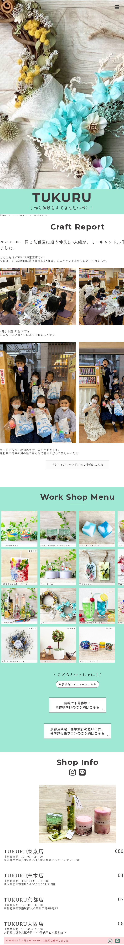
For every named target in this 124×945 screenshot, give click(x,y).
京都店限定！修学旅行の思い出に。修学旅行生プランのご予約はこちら (77, 731)
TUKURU (62, 197)
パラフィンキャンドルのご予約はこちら (77, 464)
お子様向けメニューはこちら (77, 684)
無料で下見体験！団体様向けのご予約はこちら (78, 705)
